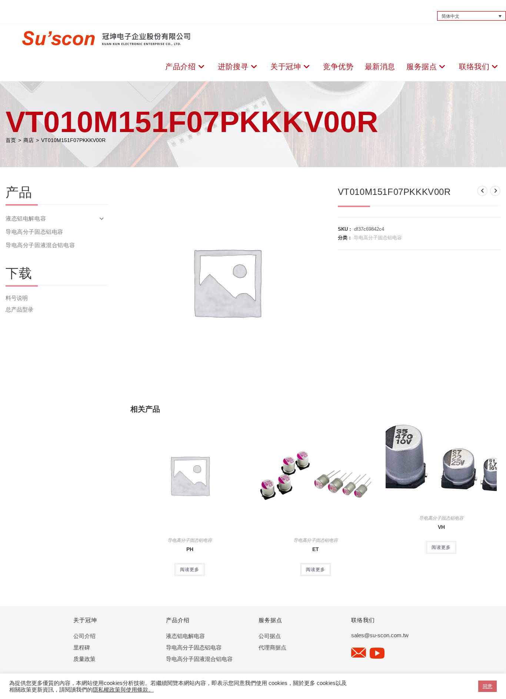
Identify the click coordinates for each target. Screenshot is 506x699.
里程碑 (81, 647)
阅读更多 (189, 569)
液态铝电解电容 (26, 218)
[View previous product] (482, 191)
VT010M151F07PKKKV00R (73, 140)
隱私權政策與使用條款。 (123, 690)
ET (315, 549)
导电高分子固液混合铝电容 (40, 245)
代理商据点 (272, 647)
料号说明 (17, 298)
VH (441, 527)
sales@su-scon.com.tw (380, 635)
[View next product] (495, 191)
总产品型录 (19, 309)
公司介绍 (84, 636)
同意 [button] (487, 686)
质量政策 (84, 659)
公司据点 (270, 636)
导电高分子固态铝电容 (378, 237)
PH (189, 549)
